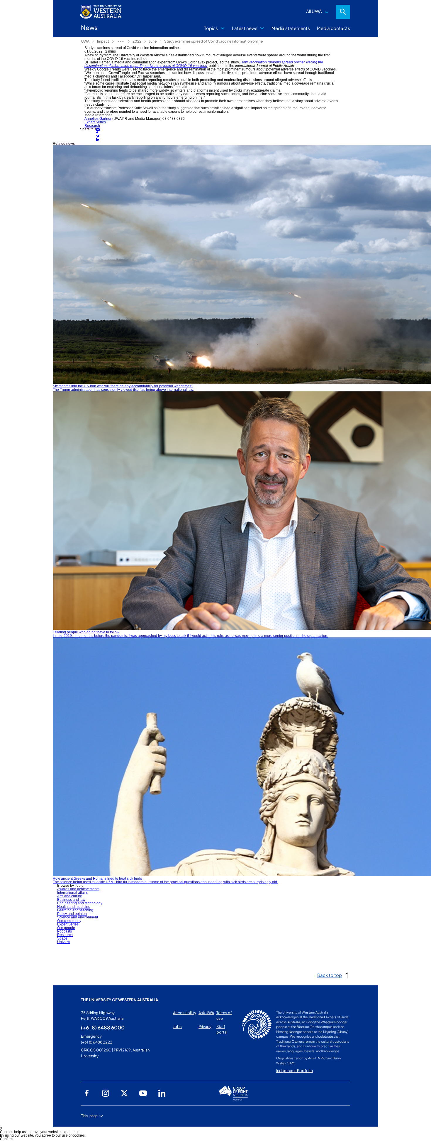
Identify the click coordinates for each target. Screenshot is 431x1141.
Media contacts (333, 28)
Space (62, 938)
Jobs (177, 1026)
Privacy (204, 1026)
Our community (69, 921)
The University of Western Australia (119, 999)
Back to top (329, 975)
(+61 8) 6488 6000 (103, 1027)
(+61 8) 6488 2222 (96, 1042)
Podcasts (64, 931)
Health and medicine (73, 907)
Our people (66, 928)
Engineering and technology (79, 903)
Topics (211, 28)
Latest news (244, 28)
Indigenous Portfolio (294, 1070)
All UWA (314, 11)
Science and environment (77, 917)
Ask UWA (206, 1012)
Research (92, 126)
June (153, 41)
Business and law (71, 900)
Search (343, 12)
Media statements (291, 28)
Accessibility (184, 1012)
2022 (137, 41)
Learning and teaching (75, 910)
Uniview (63, 942)
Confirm (6, 1139)
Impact (103, 41)
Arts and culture (69, 896)
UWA (85, 41)
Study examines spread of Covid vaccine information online (213, 41)
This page (89, 1116)
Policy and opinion (72, 914)
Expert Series (95, 122)
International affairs (72, 893)
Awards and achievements (78, 889)
